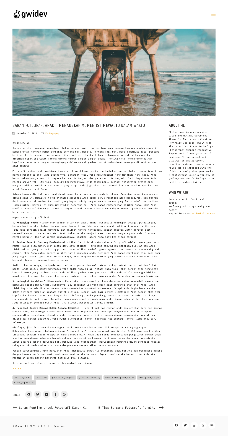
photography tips (149, 377)
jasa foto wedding (89, 377)
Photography (52, 133)
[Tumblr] (55, 394)
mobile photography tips (119, 377)
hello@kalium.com (203, 213)
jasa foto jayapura (63, 377)
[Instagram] (194, 425)
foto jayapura (22, 377)
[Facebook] (28, 394)
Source (16, 368)
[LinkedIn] (46, 394)
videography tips (24, 382)
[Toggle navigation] (213, 14)
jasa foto (41, 377)
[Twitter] (37, 394)
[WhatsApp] (64, 394)
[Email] (212, 425)
